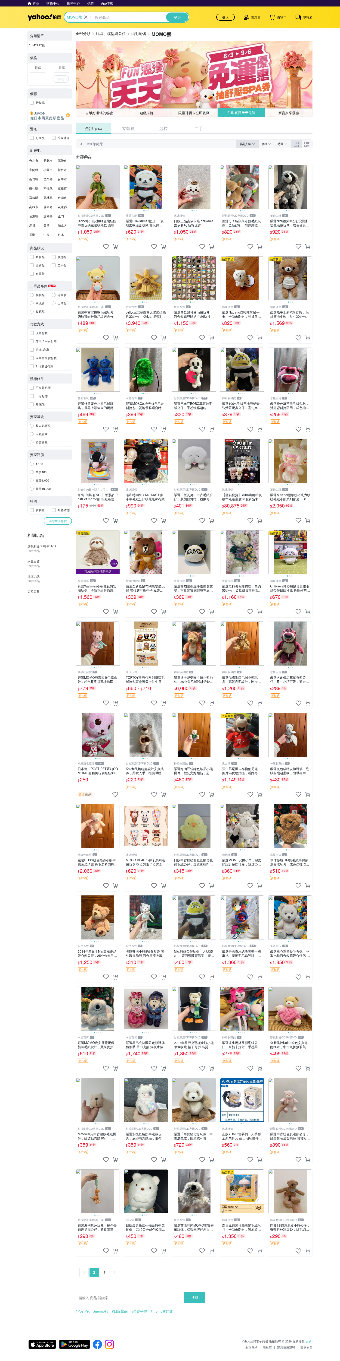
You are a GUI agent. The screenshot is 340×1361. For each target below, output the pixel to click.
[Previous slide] (79, 187)
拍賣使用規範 (286, 1347)
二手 (199, 128)
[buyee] (50, 115)
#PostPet (83, 1311)
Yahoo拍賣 (44, 17)
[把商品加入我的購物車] (115, 246)
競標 (163, 128)
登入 (225, 17)
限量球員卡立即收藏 (194, 112)
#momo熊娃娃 (162, 1311)
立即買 (128, 128)
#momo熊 (100, 1311)
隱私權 (267, 1347)
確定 (61, 79)
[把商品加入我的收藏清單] (106, 246)
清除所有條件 (58, 521)
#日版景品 (120, 1311)
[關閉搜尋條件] (86, 17)
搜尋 (194, 1297)
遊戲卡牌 (147, 112)
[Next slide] (117, 187)
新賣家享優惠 (288, 112)
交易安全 (306, 1347)
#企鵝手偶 (139, 1311)
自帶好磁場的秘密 (99, 112)
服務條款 (251, 1347)
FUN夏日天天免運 (241, 112)
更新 (309, 1341)
